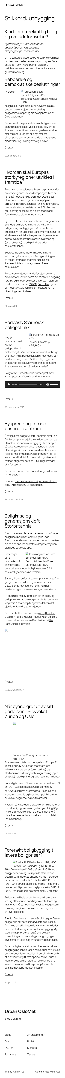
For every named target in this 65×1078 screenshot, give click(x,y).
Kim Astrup (25, 373)
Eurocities (43, 284)
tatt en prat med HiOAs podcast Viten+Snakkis (29, 374)
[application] (32, 384)
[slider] (54, 384)
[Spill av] (8, 384)
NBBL (27, 47)
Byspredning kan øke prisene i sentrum (26, 426)
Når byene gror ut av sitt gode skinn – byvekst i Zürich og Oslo (29, 711)
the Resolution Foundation (29, 622)
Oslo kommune (27, 287)
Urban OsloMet (15, 5)
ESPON (33, 284)
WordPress (55, 1071)
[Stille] (47, 384)
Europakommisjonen (16, 273)
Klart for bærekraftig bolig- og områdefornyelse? (32, 34)
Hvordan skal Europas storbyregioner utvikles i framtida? (29, 177)
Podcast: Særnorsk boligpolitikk (24, 325)
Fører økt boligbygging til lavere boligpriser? (30, 853)
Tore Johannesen (33, 44)
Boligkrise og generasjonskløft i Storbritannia (23, 521)
